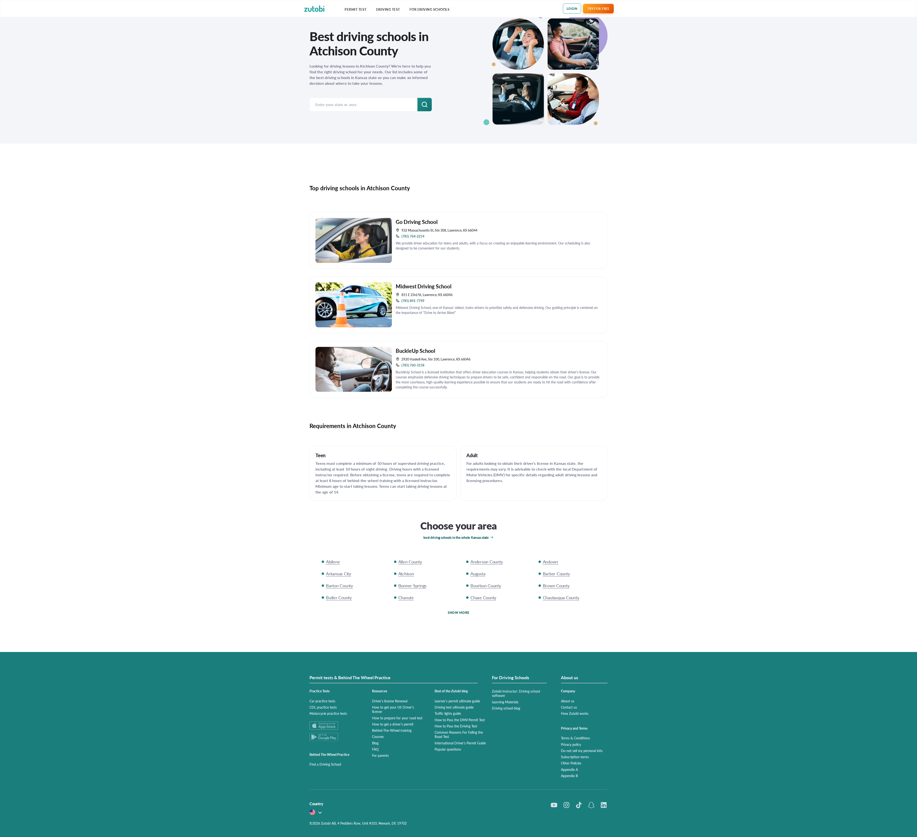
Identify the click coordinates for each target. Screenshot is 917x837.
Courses (378, 736)
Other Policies (571, 763)
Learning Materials (505, 702)
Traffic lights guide (448, 713)
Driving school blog (506, 708)
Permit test (356, 9)
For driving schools (430, 9)
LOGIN (572, 8)
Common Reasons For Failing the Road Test (459, 734)
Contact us (569, 707)
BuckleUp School (415, 351)
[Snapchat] (591, 805)
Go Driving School (417, 222)
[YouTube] (554, 805)
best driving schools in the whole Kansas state (456, 537)
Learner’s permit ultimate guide (457, 701)
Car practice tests (322, 701)
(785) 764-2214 (412, 236)
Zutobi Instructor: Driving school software (516, 693)
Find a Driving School (325, 764)
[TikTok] (579, 805)
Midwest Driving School (424, 286)
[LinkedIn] (604, 805)
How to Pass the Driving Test (456, 726)
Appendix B (569, 775)
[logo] (314, 8)
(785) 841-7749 (412, 300)
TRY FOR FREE (598, 8)
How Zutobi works (574, 713)
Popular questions (448, 749)
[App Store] (335, 725)
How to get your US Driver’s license (393, 709)
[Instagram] (566, 805)
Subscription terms (575, 757)
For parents (380, 755)
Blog (375, 743)
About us (567, 701)
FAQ (375, 749)
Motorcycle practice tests (328, 713)
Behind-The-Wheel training (391, 730)
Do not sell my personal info (581, 750)
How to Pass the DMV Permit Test (460, 720)
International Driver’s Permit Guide (460, 743)
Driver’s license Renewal (389, 701)
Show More (458, 612)
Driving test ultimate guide (454, 707)
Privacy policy (571, 744)
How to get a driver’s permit (392, 724)
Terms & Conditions (575, 738)
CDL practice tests (323, 707)
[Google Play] (335, 737)
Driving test (388, 9)
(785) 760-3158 (412, 365)
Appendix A (569, 769)
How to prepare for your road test (397, 718)
